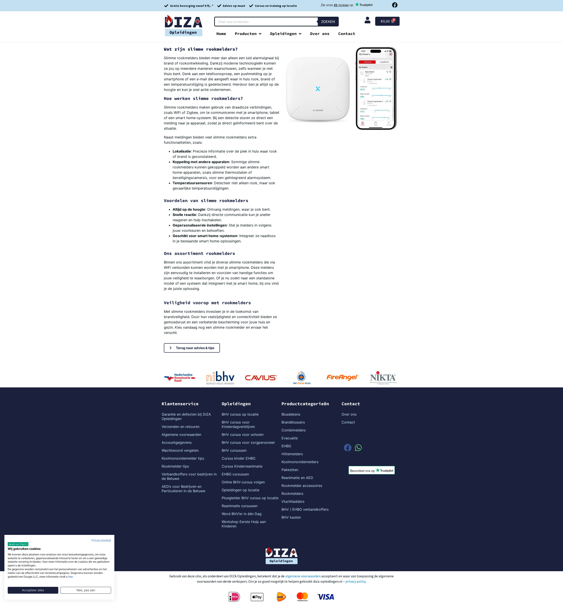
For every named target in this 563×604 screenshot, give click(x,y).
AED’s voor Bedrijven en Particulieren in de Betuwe (183, 488)
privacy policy (355, 581)
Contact (346, 33)
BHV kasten (291, 517)
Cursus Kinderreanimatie (242, 466)
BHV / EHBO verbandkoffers (305, 509)
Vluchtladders (293, 501)
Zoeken (328, 21)
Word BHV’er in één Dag (241, 514)
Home (221, 33)
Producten (246, 33)
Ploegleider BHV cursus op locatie (250, 498)
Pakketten (290, 470)
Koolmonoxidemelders (300, 462)
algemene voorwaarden (303, 576)
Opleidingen (283, 33)
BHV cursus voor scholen (242, 434)
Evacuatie (290, 438)
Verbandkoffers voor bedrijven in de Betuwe (189, 476)
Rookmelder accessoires (302, 485)
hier (70, 576)
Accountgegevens (177, 442)
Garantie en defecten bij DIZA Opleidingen (186, 416)
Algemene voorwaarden (181, 434)
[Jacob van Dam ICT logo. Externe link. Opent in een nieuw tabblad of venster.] (18, 544)
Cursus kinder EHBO (238, 458)
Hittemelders (292, 454)
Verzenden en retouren (180, 426)
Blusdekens (291, 414)
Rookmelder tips (175, 466)
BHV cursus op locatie (240, 414)
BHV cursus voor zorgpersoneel (248, 442)
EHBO (286, 446)
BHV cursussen (234, 450)
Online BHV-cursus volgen (243, 482)
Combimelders (294, 430)
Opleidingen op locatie (240, 490)
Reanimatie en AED (297, 477)
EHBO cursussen (235, 474)
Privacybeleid (101, 540)
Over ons (319, 33)
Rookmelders (292, 493)
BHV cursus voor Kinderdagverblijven (238, 424)
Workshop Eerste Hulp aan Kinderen (244, 523)
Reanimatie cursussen (240, 506)
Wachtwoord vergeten (180, 450)
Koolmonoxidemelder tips (183, 458)
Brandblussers (293, 422)
